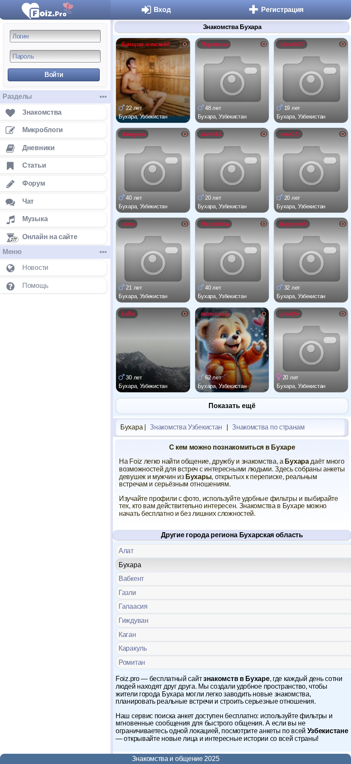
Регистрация (282, 9)
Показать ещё (232, 405)
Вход (162, 9)
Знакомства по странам (268, 427)
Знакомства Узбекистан (186, 427)
